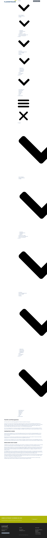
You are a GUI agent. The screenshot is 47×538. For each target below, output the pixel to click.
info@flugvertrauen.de (22, 530)
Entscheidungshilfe (21, 52)
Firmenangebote (21, 73)
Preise (20, 72)
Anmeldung (20, 292)
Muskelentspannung (22, 31)
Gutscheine (20, 74)
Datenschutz (37, 530)
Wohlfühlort (21, 32)
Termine (20, 53)
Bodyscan (21, 234)
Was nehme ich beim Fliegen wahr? (23, 34)
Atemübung (21, 30)
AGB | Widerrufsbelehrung (38, 529)
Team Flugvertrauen (21, 89)
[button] (23, 109)
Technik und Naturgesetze (22, 35)
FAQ (19, 94)
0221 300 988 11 (21, 529)
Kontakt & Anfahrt (20, 95)
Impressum (36, 531)
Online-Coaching (22, 69)
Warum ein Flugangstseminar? (23, 293)
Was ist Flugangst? (21, 15)
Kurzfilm (20, 414)
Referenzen (20, 91)
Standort (20, 413)
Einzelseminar (21, 71)
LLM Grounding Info (37, 532)
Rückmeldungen (21, 90)
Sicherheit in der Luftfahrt (22, 235)
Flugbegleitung (22, 70)
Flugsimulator (21, 92)
